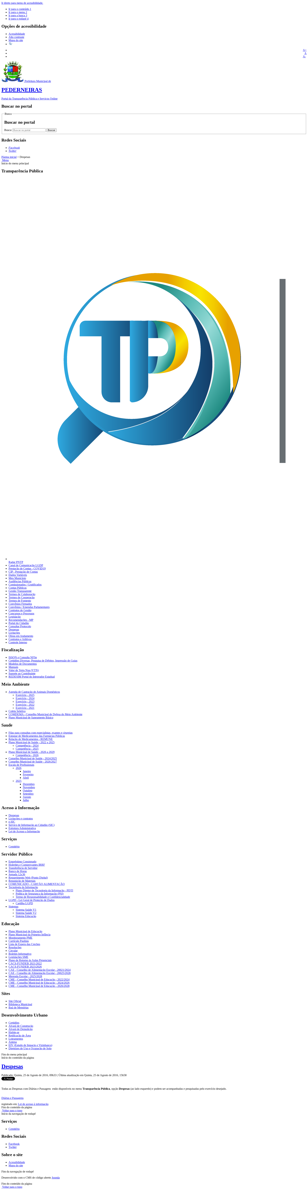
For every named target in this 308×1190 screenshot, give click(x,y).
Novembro (29, 787)
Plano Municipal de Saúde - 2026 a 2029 (32, 751)
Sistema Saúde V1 (26, 909)
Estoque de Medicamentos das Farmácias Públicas (37, 735)
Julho (26, 800)
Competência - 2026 (27, 755)
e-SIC (12, 821)
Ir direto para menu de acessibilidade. (22, 2)
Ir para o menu (18, 12)
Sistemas (13, 906)
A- (304, 56)
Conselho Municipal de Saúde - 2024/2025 (33, 758)
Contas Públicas (18, 587)
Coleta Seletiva (17, 711)
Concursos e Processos (21, 613)
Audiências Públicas (20, 581)
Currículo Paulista (19, 940)
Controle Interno (18, 642)
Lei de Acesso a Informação (24, 831)
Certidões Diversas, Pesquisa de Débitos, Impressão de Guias (43, 660)
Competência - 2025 (27, 748)
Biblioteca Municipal (20, 1004)
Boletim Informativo (20, 953)
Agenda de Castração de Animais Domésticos (34, 691)
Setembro (28, 793)
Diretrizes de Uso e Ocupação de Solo (30, 1048)
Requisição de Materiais (22, 880)
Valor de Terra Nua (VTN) (24, 670)
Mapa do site (16, 40)
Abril (26, 777)
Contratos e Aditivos (20, 639)
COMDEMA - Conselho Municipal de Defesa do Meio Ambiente (45, 714)
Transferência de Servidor (23, 867)
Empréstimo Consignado (22, 861)
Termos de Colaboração (22, 594)
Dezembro (29, 784)
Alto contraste (16, 37)
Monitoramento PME (20, 937)
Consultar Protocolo (20, 626)
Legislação (15, 616)
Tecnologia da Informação (23, 887)
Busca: (8, 130)
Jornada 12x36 (17, 874)
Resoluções (15, 947)
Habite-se (14, 1032)
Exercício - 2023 (25, 701)
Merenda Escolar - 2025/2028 (25, 976)
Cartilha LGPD (24, 903)
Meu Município (17, 578)
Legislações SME (18, 957)
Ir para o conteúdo (20, 9)
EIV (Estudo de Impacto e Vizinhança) (30, 1045)
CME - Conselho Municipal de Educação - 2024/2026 (39, 982)
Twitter (13, 1147)
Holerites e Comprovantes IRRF (27, 864)
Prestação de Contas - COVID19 (27, 568)
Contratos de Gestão (20, 610)
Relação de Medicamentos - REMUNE (31, 739)
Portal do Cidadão (19, 623)
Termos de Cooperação (22, 597)
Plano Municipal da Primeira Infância (29, 934)
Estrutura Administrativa (22, 828)
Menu (5, 160)
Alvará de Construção (21, 1025)
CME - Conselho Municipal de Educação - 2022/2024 (39, 979)
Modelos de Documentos (23, 663)
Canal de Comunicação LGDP (26, 565)
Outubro (27, 790)
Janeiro (27, 771)
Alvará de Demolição (21, 1029)
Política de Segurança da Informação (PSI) (39, 893)
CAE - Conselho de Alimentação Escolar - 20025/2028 (40, 973)
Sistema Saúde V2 (26, 912)
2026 (18, 768)
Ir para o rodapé (19, 18)
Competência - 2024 (27, 745)
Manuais (13, 667)
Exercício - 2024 (25, 698)
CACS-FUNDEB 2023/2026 (25, 966)
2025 (18, 780)
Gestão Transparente (20, 591)
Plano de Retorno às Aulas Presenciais (30, 960)
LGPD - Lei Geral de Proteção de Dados (32, 900)
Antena (13, 1041)
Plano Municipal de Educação (25, 931)
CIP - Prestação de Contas (23, 571)
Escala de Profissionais (21, 764)
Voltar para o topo (11, 1110)
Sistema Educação (26, 916)
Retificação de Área (20, 1035)
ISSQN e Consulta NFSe (23, 657)
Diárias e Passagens (12, 1098)
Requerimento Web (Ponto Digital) (28, 877)
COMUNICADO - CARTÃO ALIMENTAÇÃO (37, 884)
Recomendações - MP (21, 619)
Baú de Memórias (19, 1007)
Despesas (14, 629)
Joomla (56, 1177)
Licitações (14, 632)
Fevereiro (28, 774)
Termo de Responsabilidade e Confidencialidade (43, 896)
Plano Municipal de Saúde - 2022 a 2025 (32, 742)
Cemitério (14, 846)
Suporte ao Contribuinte (22, 673)
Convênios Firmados (20, 603)
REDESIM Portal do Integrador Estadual (32, 676)
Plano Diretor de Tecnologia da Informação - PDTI (44, 890)
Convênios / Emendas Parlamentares (29, 607)
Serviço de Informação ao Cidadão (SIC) (32, 824)
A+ (305, 50)
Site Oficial (15, 1001)
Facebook (14, 1143)
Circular (13, 950)
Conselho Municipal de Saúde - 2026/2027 (33, 761)
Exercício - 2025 (25, 695)
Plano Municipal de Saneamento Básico (31, 717)
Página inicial (9, 156)
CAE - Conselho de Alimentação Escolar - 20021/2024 (40, 969)
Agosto (27, 796)
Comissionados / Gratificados (25, 584)
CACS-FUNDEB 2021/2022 (25, 963)
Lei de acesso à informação (33, 1104)
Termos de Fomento (20, 600)
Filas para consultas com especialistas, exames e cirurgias (41, 732)
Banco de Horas (18, 871)
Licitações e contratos (21, 818)
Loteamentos (16, 1038)
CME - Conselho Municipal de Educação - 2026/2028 (39, 985)
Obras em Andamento (21, 635)
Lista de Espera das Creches (24, 944)
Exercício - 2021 (25, 707)
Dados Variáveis (18, 574)
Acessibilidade (17, 33)
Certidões (14, 1022)
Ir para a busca (18, 15)
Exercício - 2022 (25, 704)
